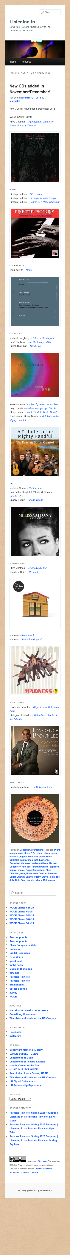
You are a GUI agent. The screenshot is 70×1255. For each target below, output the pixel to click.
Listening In (22, 21)
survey (13, 992)
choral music (50, 853)
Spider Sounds (18, 988)
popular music (17, 870)
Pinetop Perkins (40, 866)
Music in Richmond (21, 969)
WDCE (13, 996)
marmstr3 (15, 101)
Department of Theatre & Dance (27, 1061)
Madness (25, 863)
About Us (26, 61)
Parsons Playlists (20, 976)
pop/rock (54, 866)
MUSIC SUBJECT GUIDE (24, 1069)
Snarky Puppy (33, 876)
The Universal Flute (41, 787)
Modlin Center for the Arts (24, 1065)
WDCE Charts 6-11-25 (22, 923)
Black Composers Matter (24, 945)
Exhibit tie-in (17, 957)
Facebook (15, 1032)
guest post (16, 961)
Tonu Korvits (28, 880)
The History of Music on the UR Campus (33, 1018)
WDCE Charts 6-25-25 (22, 915)
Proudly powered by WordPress (35, 1190)
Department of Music (21, 1057)
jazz (36, 860)
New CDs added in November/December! (30, 89)
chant (40, 853)
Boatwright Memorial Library (26, 1049)
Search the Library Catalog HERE (29, 1073)
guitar (42, 856)
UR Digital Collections (22, 1081)
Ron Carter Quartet (36, 873)
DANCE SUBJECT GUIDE (24, 1053)
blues (27, 853)
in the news (16, 965)
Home (13, 61)
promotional (37, 849)
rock (22, 873)
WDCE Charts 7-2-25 (21, 911)
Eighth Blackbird (29, 856)
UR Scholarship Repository (25, 1085)
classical (14, 856)
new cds (26, 866)
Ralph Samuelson (35, 870)
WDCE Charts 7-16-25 (22, 907)
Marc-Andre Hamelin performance (29, 1010)
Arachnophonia (18, 937)
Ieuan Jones (26, 860)
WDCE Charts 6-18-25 (22, 919)
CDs (33, 853)
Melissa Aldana (40, 863)
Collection (25, 849)
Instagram (15, 1036)
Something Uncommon (23, 1014)
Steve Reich (48, 876)
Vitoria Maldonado (45, 880)
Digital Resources (20, 953)
